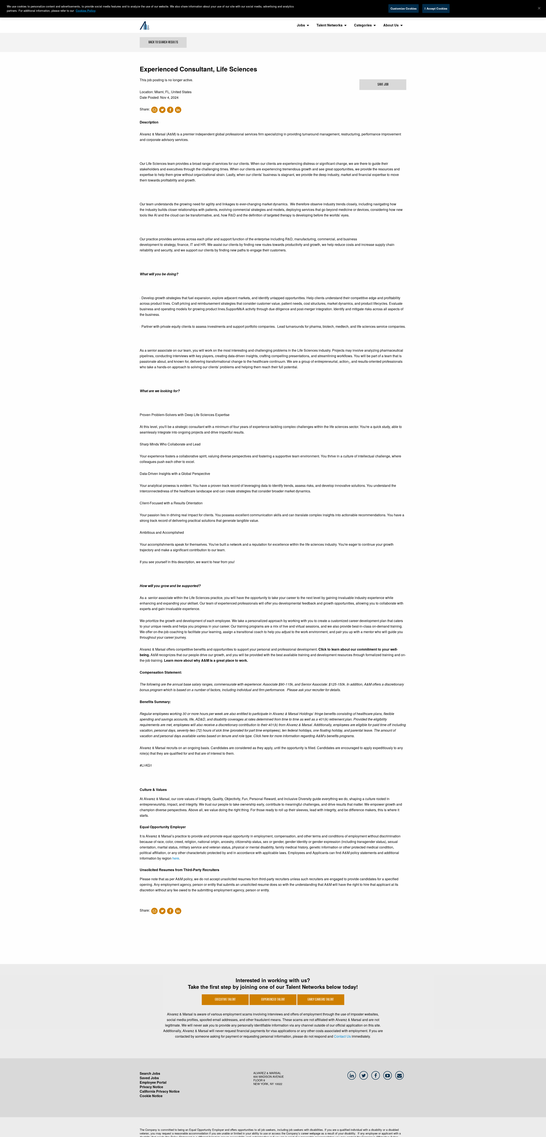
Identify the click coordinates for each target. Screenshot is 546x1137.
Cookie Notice (151, 1095)
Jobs (301, 25)
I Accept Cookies (436, 8)
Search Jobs (150, 1073)
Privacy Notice (151, 1086)
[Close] (539, 8)
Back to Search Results (163, 42)
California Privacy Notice (160, 1091)
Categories (363, 25)
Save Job (383, 84)
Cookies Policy (86, 11)
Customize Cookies (404, 8)
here (175, 858)
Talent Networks (330, 25)
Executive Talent (225, 999)
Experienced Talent (273, 999)
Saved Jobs (149, 1077)
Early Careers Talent (321, 999)
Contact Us (342, 1036)
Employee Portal (153, 1082)
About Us (391, 25)
